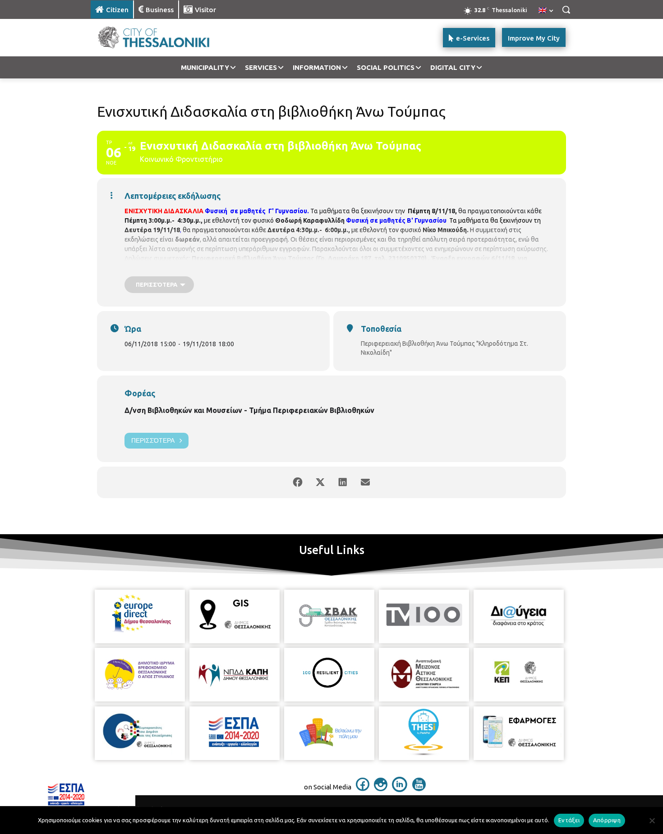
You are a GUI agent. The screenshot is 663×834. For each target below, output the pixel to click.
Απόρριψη (607, 820)
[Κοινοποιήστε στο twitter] (320, 482)
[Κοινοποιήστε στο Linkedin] (343, 482)
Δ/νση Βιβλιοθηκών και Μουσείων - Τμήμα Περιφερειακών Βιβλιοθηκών (249, 410)
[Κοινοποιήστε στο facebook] (297, 482)
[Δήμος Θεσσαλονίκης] (162, 37)
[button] (566, 9)
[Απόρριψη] (651, 820)
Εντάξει (569, 820)
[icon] (363, 788)
